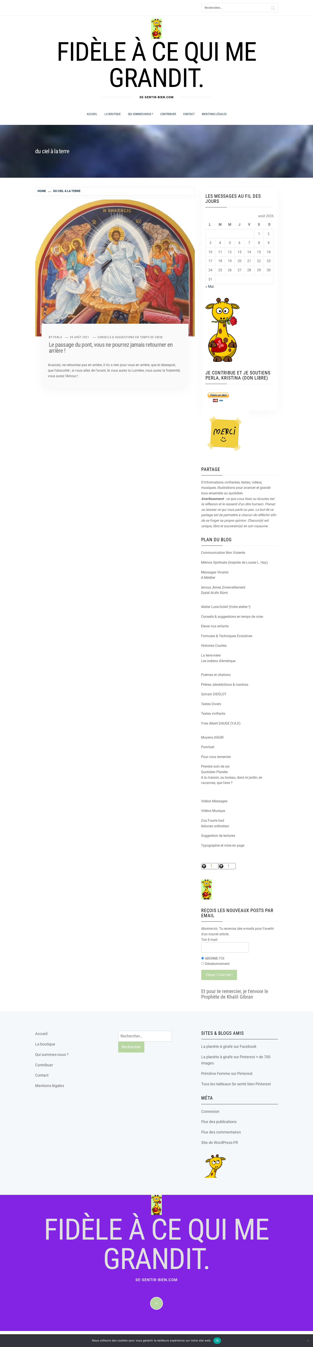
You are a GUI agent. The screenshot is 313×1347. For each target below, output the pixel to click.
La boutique (113, 114)
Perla (57, 337)
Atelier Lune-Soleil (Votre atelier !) (226, 607)
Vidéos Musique (213, 811)
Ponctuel (207, 747)
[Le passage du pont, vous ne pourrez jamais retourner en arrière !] (115, 268)
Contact (189, 114)
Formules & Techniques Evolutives (226, 636)
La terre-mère (211, 655)
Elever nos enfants (215, 626)
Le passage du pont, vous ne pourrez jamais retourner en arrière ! (111, 347)
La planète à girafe (217, 1046)
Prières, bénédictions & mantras (224, 685)
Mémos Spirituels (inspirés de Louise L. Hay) (234, 562)
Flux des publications (219, 1121)
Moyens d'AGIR (212, 737)
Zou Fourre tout (212, 821)
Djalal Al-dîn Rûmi (214, 593)
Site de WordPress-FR (219, 1142)
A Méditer (208, 578)
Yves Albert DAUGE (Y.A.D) (221, 723)
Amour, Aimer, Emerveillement (223, 587)
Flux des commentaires (221, 1132)
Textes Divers (211, 704)
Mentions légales (214, 114)
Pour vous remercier (216, 757)
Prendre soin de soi (215, 766)
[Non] (308, 1340)
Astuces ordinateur (215, 826)
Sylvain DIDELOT (214, 694)
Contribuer (168, 114)
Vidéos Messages (214, 801)
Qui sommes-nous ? (140, 114)
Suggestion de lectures (218, 836)
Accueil (92, 114)
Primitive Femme (215, 1073)
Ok (217, 1340)
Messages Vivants (214, 572)
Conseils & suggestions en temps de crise (130, 337)
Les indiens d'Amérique (218, 661)
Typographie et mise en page (222, 845)
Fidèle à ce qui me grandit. (156, 64)
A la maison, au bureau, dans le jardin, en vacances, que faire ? (231, 780)
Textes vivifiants (213, 714)
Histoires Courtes (214, 646)
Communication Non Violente (223, 553)
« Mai (209, 286)
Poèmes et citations (216, 675)
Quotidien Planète (214, 772)
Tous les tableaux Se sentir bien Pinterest (236, 1084)
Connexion (210, 1111)
